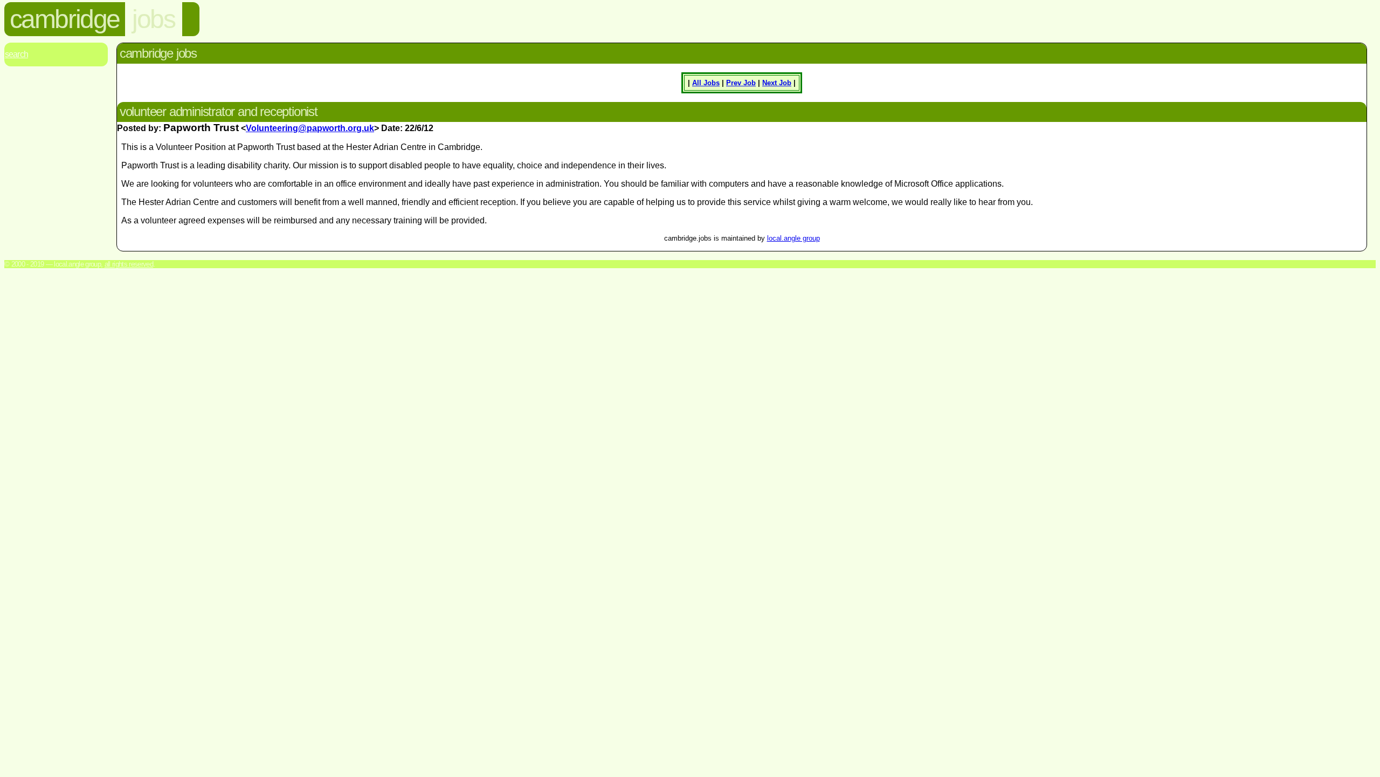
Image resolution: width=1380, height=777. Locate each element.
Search (16, 54)
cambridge (65, 19)
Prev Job (741, 83)
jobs (153, 19)
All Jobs (706, 83)
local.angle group (793, 238)
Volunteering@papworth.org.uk (310, 128)
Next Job (776, 83)
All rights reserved (129, 264)
